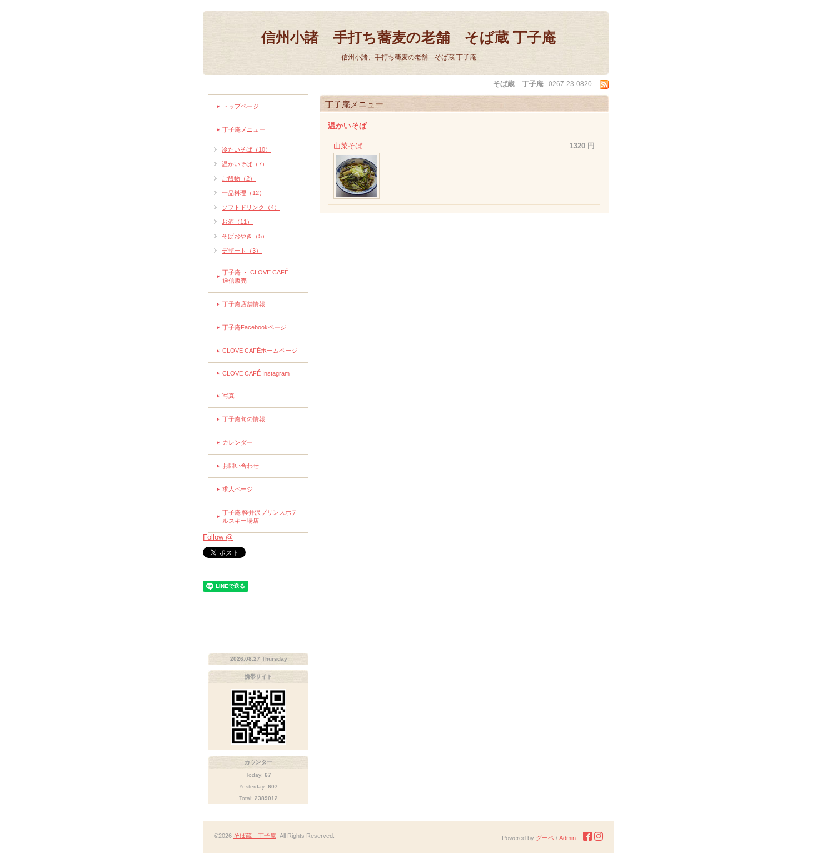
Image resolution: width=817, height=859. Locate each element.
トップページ (240, 106)
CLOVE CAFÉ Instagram (256, 373)
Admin (567, 838)
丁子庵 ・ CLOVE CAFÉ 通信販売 (265, 276)
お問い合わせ (240, 465)
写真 (228, 395)
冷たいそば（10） (246, 149)
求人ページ (237, 489)
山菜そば (347, 146)
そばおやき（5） (245, 236)
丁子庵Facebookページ (254, 327)
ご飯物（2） (239, 178)
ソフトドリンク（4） (251, 207)
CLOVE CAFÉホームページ (259, 350)
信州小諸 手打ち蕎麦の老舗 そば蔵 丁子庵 (408, 37)
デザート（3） (242, 250)
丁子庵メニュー (243, 129)
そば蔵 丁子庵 (254, 835)
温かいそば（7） (245, 164)
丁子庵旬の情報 (243, 419)
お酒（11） (237, 221)
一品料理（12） (243, 192)
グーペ (545, 838)
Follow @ (218, 537)
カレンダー (237, 442)
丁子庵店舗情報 (243, 304)
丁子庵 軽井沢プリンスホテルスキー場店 (259, 516)
